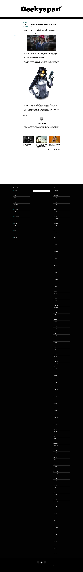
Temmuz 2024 (56, 249)
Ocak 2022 (55, 319)
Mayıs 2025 (55, 225)
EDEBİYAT (15, 197)
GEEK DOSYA (16, 204)
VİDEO (15, 239)
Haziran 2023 (56, 279)
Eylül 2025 (55, 216)
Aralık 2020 (55, 349)
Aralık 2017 (55, 433)
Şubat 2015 (55, 513)
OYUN (15, 228)
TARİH (15, 235)
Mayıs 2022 (55, 309)
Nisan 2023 (55, 284)
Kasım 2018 (55, 408)
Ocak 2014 (55, 543)
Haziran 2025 (56, 223)
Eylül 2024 (55, 244)
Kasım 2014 (55, 520)
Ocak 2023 (55, 291)
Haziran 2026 (56, 195)
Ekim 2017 (55, 438)
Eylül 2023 (55, 272)
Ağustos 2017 (56, 443)
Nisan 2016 (55, 480)
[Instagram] (45, 562)
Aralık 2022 (55, 293)
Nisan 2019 (55, 396)
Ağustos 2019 (56, 387)
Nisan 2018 (55, 424)
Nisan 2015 (55, 508)
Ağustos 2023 (56, 274)
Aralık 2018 (55, 405)
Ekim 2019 (55, 382)
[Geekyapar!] (41, 9)
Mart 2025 (55, 230)
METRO (26, 22)
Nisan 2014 (55, 536)
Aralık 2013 (55, 546)
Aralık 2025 (55, 209)
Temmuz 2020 (56, 361)
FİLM (15, 202)
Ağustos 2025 (56, 218)
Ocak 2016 (55, 487)
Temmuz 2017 (56, 445)
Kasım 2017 (55, 436)
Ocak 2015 (55, 515)
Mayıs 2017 (55, 450)
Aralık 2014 (55, 518)
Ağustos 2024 (56, 246)
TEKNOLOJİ (16, 237)
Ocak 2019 (55, 403)
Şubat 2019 (55, 401)
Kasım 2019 (55, 380)
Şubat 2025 (55, 232)
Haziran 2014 (56, 532)
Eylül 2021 (55, 328)
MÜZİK (15, 225)
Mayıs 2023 (55, 281)
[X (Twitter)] (41, 562)
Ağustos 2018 (56, 415)
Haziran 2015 (56, 504)
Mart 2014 (55, 539)
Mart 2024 (55, 258)
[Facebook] (15, 32)
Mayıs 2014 (55, 534)
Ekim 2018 (55, 410)
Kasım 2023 (55, 267)
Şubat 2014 (55, 541)
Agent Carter (25, 115)
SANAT (15, 230)
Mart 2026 (55, 202)
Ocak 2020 (55, 375)
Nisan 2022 (55, 312)
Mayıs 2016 (55, 478)
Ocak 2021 (55, 347)
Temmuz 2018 (56, 417)
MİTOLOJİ (15, 223)
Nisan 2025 (55, 228)
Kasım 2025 (55, 211)
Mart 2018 (55, 426)
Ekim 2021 (55, 326)
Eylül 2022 (55, 300)
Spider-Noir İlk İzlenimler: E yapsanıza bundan (27, 145)
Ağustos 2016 (56, 471)
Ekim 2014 (55, 522)
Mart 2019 (55, 398)
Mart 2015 (55, 511)
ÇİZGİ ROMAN (16, 190)
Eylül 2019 (55, 384)
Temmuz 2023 (56, 277)
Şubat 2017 (55, 457)
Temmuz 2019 (56, 389)
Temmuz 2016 (56, 473)
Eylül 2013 (55, 553)
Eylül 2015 (55, 497)
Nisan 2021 (55, 340)
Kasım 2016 (55, 464)
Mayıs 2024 (55, 253)
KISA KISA (15, 211)
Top (41, 568)
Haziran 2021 (56, 335)
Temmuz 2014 (56, 529)
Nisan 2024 (55, 256)
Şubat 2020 (55, 373)
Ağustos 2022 (56, 302)
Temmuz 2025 (56, 221)
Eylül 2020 (55, 356)
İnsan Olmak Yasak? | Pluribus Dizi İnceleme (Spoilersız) (54, 145)
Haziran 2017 (56, 447)
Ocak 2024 (55, 263)
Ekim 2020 (55, 354)
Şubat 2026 (55, 204)
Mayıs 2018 (55, 422)
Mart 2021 (55, 342)
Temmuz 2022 (56, 305)
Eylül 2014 (55, 525)
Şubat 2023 (55, 288)
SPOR (15, 232)
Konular (15, 218)
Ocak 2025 (55, 235)
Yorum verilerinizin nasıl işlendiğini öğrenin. (45, 177)
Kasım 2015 (55, 492)
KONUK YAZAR (16, 216)
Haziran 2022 (56, 307)
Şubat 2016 (55, 485)
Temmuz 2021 (56, 333)
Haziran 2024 (56, 251)
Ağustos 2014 (56, 527)
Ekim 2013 (55, 550)
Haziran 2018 (56, 419)
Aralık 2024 (55, 237)
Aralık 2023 (55, 265)
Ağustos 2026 (56, 190)
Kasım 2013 (55, 548)
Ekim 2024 (55, 242)
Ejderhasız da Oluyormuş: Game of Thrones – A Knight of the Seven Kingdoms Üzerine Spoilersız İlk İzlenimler (41, 146)
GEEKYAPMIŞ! (16, 209)
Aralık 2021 (55, 321)
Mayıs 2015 (55, 506)
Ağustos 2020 (56, 359)
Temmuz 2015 (56, 501)
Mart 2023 (55, 286)
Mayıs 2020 (55, 366)
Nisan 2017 (55, 452)
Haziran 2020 (56, 363)
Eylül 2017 (55, 440)
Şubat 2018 (55, 429)
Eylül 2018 (55, 412)
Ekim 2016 (55, 466)
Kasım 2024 (55, 239)
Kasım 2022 (55, 295)
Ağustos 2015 (56, 499)
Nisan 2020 (55, 368)
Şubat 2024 (55, 260)
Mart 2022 (55, 314)
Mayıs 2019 (55, 394)
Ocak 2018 (55, 431)
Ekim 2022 (55, 298)
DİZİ (23, 22)
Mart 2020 (55, 370)
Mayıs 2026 (55, 197)
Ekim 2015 (55, 494)
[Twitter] (15, 35)
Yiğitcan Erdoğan (26, 26)
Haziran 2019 (56, 391)
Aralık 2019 (55, 377)
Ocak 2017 (55, 459)
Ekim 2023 (55, 270)
